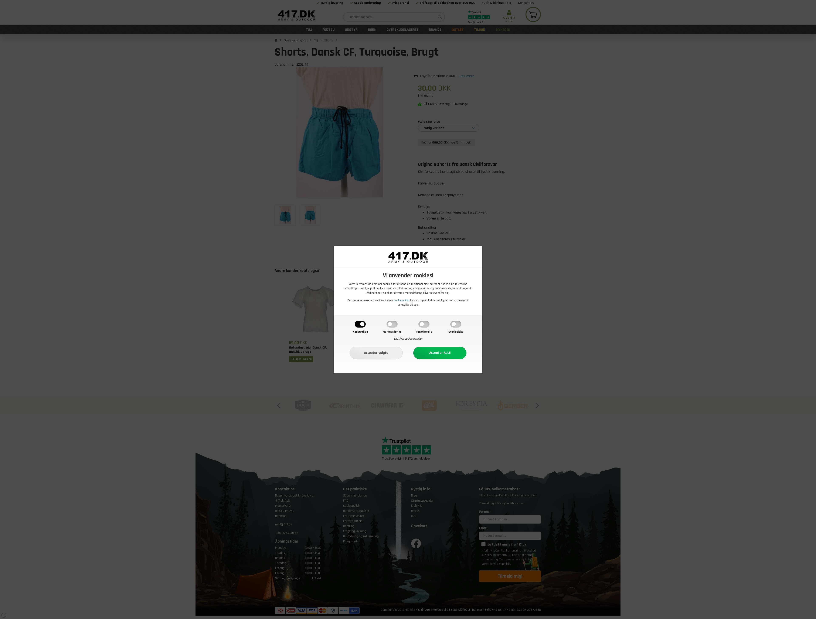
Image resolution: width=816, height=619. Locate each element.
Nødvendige (360, 332)
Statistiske (455, 332)
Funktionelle (424, 332)
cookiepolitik (401, 300)
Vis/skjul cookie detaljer (408, 339)
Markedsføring (392, 332)
